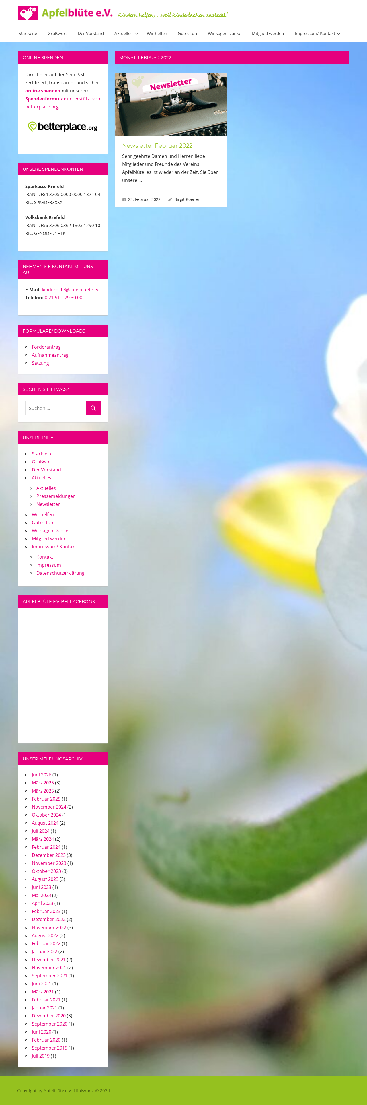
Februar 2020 (46, 1040)
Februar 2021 (46, 1000)
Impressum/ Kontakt (315, 33)
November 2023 (49, 863)
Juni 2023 (41, 887)
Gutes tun (187, 33)
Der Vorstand (91, 33)
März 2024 (43, 839)
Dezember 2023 (49, 855)
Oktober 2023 (46, 871)
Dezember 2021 (49, 959)
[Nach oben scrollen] (353, 1091)
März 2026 (43, 783)
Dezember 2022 (49, 919)
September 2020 (49, 1024)
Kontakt (44, 557)
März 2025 (43, 791)
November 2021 (49, 967)
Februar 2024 (46, 847)
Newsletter (48, 504)
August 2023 (45, 879)
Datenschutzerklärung (60, 573)
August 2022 (45, 935)
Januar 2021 (44, 1008)
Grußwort (57, 33)
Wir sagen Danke (224, 33)
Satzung (40, 363)
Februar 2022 (46, 943)
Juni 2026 (41, 775)
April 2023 (42, 903)
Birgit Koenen (187, 199)
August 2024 (45, 823)
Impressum (48, 565)
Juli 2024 (41, 831)
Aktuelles (123, 33)
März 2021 (43, 992)
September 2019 (49, 1048)
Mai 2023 (41, 895)
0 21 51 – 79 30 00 (63, 297)
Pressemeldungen (56, 496)
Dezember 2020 (49, 1016)
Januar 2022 (44, 951)
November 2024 (49, 807)
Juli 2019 (41, 1056)
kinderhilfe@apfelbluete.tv (70, 289)
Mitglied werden (268, 33)
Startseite (28, 33)
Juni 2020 (41, 1032)
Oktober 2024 (46, 815)
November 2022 (49, 927)
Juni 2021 (41, 983)
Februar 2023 (46, 911)
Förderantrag (46, 347)
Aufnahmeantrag (50, 355)
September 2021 (49, 975)
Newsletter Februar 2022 (157, 145)
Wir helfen (157, 33)
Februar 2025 (46, 799)
